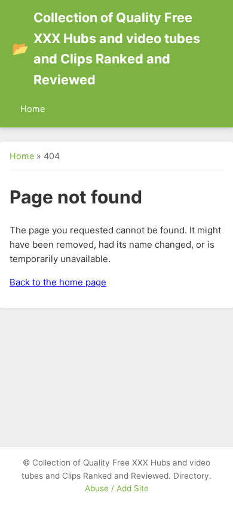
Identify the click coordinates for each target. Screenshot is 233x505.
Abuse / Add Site (117, 488)
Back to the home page (58, 282)
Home (32, 109)
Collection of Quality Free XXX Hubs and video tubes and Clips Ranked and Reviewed (106, 48)
